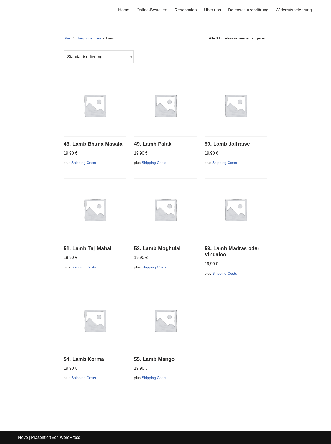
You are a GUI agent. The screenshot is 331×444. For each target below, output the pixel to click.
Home (123, 10)
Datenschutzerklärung (248, 10)
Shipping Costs (83, 163)
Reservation (186, 10)
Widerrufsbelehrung (294, 10)
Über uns (212, 10)
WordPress (70, 437)
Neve (23, 437)
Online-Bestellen (152, 10)
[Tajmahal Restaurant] (33, 10)
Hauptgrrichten (89, 38)
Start (67, 38)
